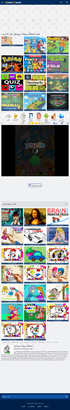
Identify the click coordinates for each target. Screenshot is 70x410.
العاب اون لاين (6, 342)
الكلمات (39, 406)
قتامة (56, 123)
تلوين (21, 342)
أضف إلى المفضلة (36, 185)
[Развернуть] (68, 123)
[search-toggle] (61, 2)
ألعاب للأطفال (14, 342)
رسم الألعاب (33, 342)
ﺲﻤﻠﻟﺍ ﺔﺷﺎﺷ (41, 342)
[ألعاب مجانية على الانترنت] (13, 2)
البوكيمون (26, 342)
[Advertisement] (18, 18)
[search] (67, 397)
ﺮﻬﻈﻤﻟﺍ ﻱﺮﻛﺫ (54, 342)
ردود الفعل (46, 406)
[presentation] (2, 116)
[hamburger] (2, 2)
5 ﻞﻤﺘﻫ (48, 342)
